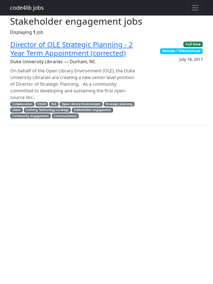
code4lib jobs (27, 7)
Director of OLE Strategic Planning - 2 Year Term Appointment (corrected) (71, 48)
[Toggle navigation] (195, 7)
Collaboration (22, 104)
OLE (54, 104)
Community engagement (30, 116)
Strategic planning (119, 104)
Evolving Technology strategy (47, 110)
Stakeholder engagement (92, 110)
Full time (193, 44)
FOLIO (41, 104)
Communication (65, 116)
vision (16, 110)
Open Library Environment (81, 104)
